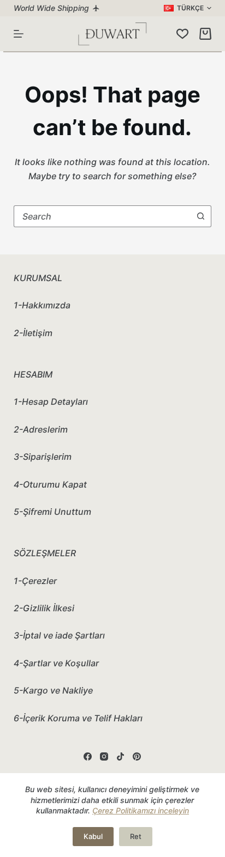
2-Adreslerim (41, 429)
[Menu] (18, 34)
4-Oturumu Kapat (50, 484)
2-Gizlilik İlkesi (44, 608)
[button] (187, 8)
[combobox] (102, 216)
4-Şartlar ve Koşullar (56, 663)
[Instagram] (104, 756)
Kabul (93, 836)
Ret (135, 836)
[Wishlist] (182, 34)
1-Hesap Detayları (51, 401)
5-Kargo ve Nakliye (53, 690)
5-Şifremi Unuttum (52, 511)
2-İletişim (33, 332)
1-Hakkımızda (42, 305)
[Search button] (200, 216)
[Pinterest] (137, 756)
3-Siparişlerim (43, 456)
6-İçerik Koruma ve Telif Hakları (78, 718)
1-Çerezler (35, 580)
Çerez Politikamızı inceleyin (140, 810)
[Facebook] (88, 756)
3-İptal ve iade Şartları (59, 635)
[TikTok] (120, 756)
